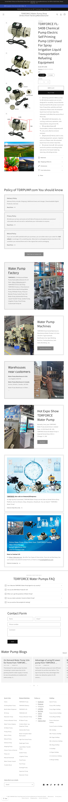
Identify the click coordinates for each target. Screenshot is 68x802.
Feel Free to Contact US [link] (34, 254)
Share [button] (41, 175)
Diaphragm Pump (24, 743)
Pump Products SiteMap (55, 726)
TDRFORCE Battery (24, 705)
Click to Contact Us (12, 563)
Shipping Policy (8, 746)
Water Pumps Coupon (10, 761)
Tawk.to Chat (42, 721)
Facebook (41, 702)
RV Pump (6, 713)
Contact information (43, 798)
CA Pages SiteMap (54, 752)
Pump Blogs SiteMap (54, 716)
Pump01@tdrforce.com (46, 560)
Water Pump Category (10, 724)
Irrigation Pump (23, 756)
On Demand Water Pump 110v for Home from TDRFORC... (17, 661)
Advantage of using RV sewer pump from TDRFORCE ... (47, 661)
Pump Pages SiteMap (55, 709)
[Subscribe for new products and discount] (32, 785)
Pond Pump (22, 760)
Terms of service (25, 798)
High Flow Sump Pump (25, 739)
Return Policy (7, 735)
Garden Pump (23, 752)
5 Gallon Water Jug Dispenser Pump (24, 725)
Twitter (40, 716)
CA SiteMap (52, 748)
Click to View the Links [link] (13, 508)
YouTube (40, 711)
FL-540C (51, 75)
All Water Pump (8, 728)
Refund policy (51, 796)
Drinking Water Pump (10, 705)
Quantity (40, 78)
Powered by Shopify (42, 796)
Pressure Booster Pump (10, 720)
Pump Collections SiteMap (54, 721)
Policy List (7, 754)
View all (65, 652)
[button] (3, 14)
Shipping (40, 69)
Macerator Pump (8, 716)
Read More (10, 207)
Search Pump (53, 702)
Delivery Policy (8, 742)
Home (5, 702)
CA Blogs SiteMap (54, 759)
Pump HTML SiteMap (54, 705)
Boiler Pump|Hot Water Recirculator (25, 734)
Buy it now (51, 92)
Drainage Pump (23, 767)
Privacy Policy (7, 731)
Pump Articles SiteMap (55, 713)
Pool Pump (22, 764)
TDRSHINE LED (23, 713)
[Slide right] (37, 685)
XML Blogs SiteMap (54, 745)
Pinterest (40, 704)
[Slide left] (30, 685)
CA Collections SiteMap (55, 756)
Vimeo (40, 718)
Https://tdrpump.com (15, 557)
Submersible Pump (24, 730)
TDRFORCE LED (23, 709)
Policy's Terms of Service (10, 750)
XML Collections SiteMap (56, 741)
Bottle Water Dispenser (10, 709)
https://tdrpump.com (18, 282)
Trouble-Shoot (8, 765)
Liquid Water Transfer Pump (25, 748)
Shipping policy (33, 798)
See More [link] (42, 442)
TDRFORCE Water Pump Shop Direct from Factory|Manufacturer (23, 796)
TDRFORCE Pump (23, 702)
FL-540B (42, 75)
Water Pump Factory (16, 270)
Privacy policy (58, 796)
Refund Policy (8, 739)
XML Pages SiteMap (54, 737)
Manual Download (9, 757)
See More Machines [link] (45, 348)
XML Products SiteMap (55, 733)
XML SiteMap (52, 730)
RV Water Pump (23, 720)
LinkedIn (40, 709)
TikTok (40, 713)
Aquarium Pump (23, 771)
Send (12, 641)
